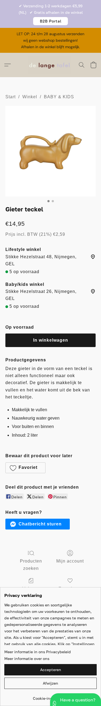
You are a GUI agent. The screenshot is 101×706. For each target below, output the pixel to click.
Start (10, 96)
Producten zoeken (31, 564)
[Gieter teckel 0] (50, 151)
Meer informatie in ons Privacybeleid (37, 651)
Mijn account (70, 561)
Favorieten (70, 588)
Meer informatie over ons (26, 658)
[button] (50, 21)
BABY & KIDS (59, 96)
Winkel (29, 96)
